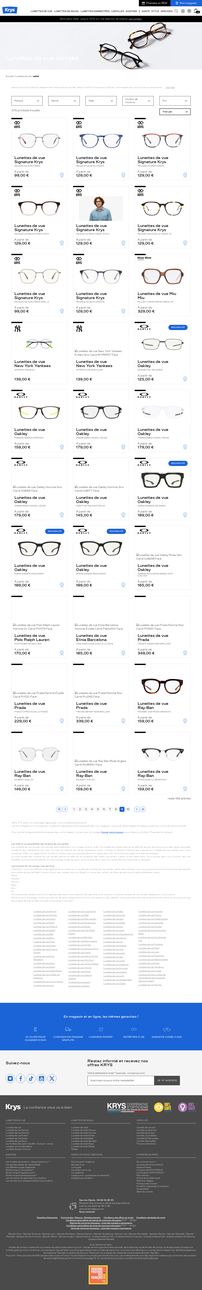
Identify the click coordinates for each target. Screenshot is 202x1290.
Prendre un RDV (156, 3)
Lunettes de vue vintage (149, 971)
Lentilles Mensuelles (146, 1141)
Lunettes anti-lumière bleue (19, 1146)
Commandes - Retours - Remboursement (80, 1217)
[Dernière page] (142, 809)
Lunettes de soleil (79, 1127)
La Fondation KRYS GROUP (150, 1173)
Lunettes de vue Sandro (79, 945)
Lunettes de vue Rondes (150, 926)
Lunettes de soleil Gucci (82, 1144)
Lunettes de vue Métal (148, 948)
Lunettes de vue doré (113, 919)
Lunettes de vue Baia (43, 934)
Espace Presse (144, 1167)
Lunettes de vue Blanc (79, 986)
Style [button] (155, 11)
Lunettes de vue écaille (114, 923)
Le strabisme (77, 1173)
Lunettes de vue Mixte (43, 923)
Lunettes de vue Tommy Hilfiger (83, 964)
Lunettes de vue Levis (43, 985)
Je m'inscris (167, 1080)
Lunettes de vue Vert (113, 957)
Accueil (9, 76)
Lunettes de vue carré (113, 976)
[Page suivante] (136, 809)
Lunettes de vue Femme (44, 911)
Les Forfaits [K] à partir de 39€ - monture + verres (29, 1144)
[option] (27, 101)
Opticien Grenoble (175, 1234)
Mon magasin (188, 3)
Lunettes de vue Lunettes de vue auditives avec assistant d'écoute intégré (152, 978)
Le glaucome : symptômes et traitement (90, 1175)
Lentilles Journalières (147, 1135)
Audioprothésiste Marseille (101, 1239)
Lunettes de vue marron (114, 938)
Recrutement (143, 1175)
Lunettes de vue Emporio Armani (45, 951)
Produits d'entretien (146, 1144)
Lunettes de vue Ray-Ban (154, 707)
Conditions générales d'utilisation (153, 1186)
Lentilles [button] (117, 11)
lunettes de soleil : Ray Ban (146, 1253)
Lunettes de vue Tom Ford (80, 960)
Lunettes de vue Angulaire (115, 964)
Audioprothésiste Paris (103, 1236)
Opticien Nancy (83, 1236)
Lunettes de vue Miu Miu (157, 297)
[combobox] (27, 100)
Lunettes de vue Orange (114, 945)
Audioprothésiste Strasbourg (180, 1236)
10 (128, 809)
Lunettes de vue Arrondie (115, 968)
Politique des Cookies (147, 1184)
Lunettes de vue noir (113, 942)
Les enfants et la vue (81, 1170)
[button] (196, 11)
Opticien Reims (49, 1236)
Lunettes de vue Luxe (148, 952)
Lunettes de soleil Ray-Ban (84, 1141)
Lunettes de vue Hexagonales (117, 980)
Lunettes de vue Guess (44, 967)
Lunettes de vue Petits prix (151, 956)
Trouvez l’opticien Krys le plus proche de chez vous (94, 1255)
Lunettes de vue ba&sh (44, 930)
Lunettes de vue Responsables (153, 959)
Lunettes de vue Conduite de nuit (152, 939)
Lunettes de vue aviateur (115, 972)
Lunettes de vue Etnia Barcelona (94, 639)
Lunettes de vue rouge (114, 953)
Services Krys (77, 1165)
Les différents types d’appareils (20, 1167)
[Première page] (59, 809)
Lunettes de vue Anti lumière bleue (152, 932)
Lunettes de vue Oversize (150, 911)
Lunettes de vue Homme (45, 915)
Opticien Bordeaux (66, 1234)
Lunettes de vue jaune (113, 930)
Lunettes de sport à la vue (18, 1149)
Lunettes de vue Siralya (79, 952)
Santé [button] (146, 11)
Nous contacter (87, 1212)
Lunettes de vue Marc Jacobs (82, 919)
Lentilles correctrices (147, 1130)
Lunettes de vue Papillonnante (153, 919)
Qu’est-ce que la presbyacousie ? (21, 1175)
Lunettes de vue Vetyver (80, 968)
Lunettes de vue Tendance (150, 967)
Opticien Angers (66, 1236)
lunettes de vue (35, 1247)
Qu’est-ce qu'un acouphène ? (20, 1170)
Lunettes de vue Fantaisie (150, 944)
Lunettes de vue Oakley (153, 365)
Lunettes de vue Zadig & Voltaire (80, 977)
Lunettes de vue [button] (41, 11)
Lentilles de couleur (146, 1133)
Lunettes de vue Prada (154, 639)
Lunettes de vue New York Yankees (32, 365)
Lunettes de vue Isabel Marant (47, 971)
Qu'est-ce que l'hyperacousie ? (20, 1173)
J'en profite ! (135, 19)
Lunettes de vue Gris (113, 926)
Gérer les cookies (145, 1192)
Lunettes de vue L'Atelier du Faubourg (46, 976)
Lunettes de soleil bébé (82, 1138)
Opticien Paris (15, 1234)
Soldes (74, 1149)
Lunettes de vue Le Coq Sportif (48, 982)
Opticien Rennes (157, 1234)
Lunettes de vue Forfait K (45, 926)
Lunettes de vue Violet (114, 961)
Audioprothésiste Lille (154, 1236)
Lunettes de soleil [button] (66, 11)
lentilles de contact (18, 1247)
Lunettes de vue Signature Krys (29, 161)
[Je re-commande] (189, 11)
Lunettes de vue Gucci (44, 963)
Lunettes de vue (23, 76)
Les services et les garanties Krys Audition (26, 1178)
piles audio (67, 1247)
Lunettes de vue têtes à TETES (83, 956)
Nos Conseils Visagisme (83, 1162)
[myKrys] (183, 11)
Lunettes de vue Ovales (114, 983)
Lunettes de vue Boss (43, 938)
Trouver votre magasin (112, 832)
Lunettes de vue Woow (79, 971)
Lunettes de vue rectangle (150, 923)
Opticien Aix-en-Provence (28, 1236)
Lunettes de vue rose (113, 949)
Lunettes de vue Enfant (44, 919)
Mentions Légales (145, 1181)
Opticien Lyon (48, 1234)
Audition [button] (131, 11)
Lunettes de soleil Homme (83, 1133)
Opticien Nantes (84, 1234)
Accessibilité (143, 1189)
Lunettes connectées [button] (95, 11)
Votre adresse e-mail (116, 1073)
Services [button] (167, 11)
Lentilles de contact (146, 1127)
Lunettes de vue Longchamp (82, 911)
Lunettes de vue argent (79, 982)
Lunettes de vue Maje (78, 915)
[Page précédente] (65, 809)
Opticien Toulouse (32, 1234)
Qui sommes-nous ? (146, 1162)
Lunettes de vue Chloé (44, 942)
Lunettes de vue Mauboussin (82, 923)
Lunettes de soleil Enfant (83, 1135)
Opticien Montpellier (138, 1234)
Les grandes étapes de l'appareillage (23, 1165)
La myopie (76, 1167)
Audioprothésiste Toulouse (129, 1236)
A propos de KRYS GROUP (150, 1170)
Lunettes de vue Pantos (149, 915)
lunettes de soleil (51, 1247)
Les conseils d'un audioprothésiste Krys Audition (29, 1181)
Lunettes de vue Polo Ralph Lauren (31, 639)
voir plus (170, 87)
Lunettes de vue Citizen (44, 945)
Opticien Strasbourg (103, 1234)
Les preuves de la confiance (150, 1165)
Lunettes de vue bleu (113, 911)
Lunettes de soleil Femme (83, 1130)
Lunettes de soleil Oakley (83, 1146)
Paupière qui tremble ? (82, 1178)
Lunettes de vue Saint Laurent (82, 941)
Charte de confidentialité (148, 1178)
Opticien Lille (121, 1234)
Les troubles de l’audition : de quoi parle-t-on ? (28, 1162)
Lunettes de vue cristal (114, 915)
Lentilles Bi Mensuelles (147, 1138)
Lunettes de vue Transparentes (118, 934)
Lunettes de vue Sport (149, 963)
